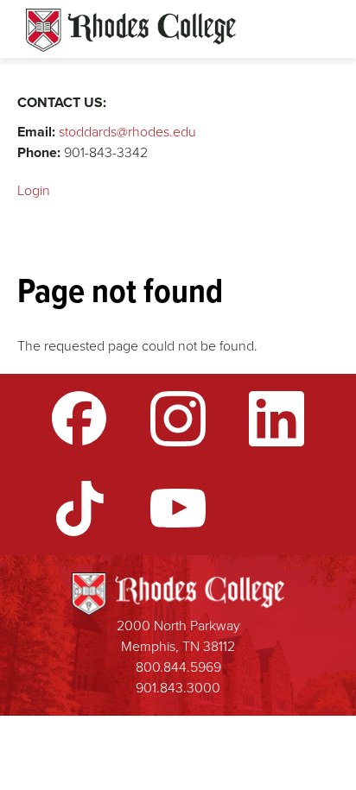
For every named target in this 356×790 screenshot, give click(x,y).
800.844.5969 (178, 667)
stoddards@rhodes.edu (127, 132)
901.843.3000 (178, 688)
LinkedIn (276, 418)
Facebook (79, 418)
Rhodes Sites (131, 30)
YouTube (178, 508)
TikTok (79, 508)
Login (33, 190)
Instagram (178, 418)
